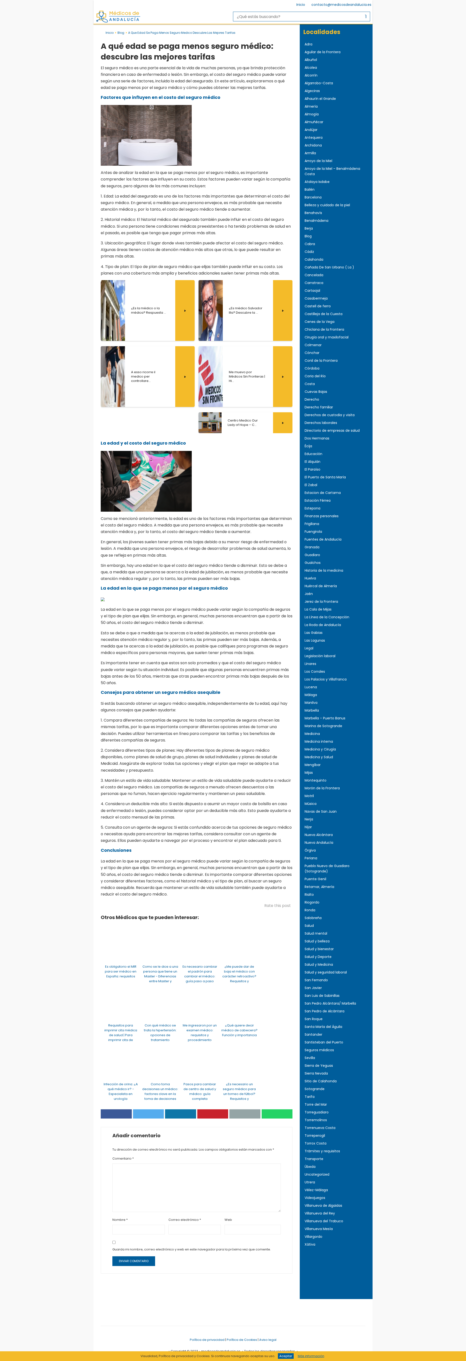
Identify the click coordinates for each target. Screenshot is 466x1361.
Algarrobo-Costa (319, 83)
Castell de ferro (318, 306)
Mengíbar (313, 764)
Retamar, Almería (319, 886)
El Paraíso (312, 469)
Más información (311, 1356)
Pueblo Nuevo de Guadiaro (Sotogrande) (327, 868)
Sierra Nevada (316, 1073)
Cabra (310, 243)
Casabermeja (316, 298)
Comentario (123, 1158)
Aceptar (285, 1356)
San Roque (314, 1018)
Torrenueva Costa (320, 1127)
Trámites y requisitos (322, 1151)
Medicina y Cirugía (320, 749)
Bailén (310, 189)
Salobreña (313, 917)
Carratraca (314, 282)
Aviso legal (267, 1340)
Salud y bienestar (319, 949)
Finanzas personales (322, 516)
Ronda (310, 910)
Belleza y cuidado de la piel (327, 205)
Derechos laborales (321, 422)
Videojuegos (315, 1197)
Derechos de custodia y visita (330, 415)
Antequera (314, 137)
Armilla (310, 153)
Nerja (309, 819)
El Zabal (311, 484)
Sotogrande (315, 1088)
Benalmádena (316, 220)
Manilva (311, 702)
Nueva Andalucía (319, 842)
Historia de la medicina (324, 570)
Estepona (312, 508)
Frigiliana (312, 523)
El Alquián (312, 461)
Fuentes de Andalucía (323, 539)
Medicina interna (319, 741)
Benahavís (313, 212)
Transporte (314, 1158)
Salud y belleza (317, 941)
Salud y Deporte (318, 956)
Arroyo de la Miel (318, 160)
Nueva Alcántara (319, 834)
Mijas (309, 772)
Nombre (120, 1219)
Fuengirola (313, 531)
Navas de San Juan (321, 811)
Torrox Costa (315, 1143)
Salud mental (316, 933)
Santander (313, 1034)
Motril (309, 795)
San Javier (313, 987)
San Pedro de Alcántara (324, 1011)
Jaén (309, 593)
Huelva (310, 578)
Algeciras (312, 90)
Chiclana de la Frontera (324, 329)
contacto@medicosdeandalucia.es (341, 4)
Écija (308, 446)
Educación (313, 453)
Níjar (308, 827)
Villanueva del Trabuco (324, 1221)
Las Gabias (314, 632)
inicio (110, 33)
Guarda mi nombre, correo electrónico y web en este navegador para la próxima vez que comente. (191, 1249)
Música (310, 803)
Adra (308, 44)
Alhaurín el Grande (320, 98)
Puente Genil (315, 879)
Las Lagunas (315, 640)
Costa (310, 383)
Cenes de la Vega (319, 321)
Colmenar (313, 345)
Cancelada (314, 275)
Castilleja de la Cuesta (323, 313)
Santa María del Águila (323, 1026)
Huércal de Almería (321, 586)
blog (120, 33)
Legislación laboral (320, 656)
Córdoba (312, 368)
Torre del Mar (316, 1104)
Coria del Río (315, 376)
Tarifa (310, 1096)
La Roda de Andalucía (323, 624)
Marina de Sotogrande (323, 726)
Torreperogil (315, 1135)
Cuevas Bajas (316, 391)
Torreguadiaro (317, 1112)
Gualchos (313, 562)
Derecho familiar (319, 407)
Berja (309, 228)
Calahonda (314, 259)
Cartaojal (312, 290)
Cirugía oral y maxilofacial (327, 337)
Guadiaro (312, 554)
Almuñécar (314, 122)
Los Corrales (315, 671)
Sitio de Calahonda (321, 1081)
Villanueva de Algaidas (323, 1205)
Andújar (311, 129)
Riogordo (312, 902)
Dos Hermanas (317, 438)
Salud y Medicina (319, 964)
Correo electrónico (184, 1219)
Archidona (313, 145)
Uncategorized (317, 1174)
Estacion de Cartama (323, 492)
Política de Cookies (242, 1340)
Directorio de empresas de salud (332, 430)
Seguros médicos (319, 1050)
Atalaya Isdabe (317, 181)
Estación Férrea (318, 500)
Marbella (312, 710)
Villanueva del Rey (320, 1213)
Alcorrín (311, 75)
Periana (311, 858)
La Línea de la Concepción (327, 617)
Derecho (312, 399)
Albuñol (311, 59)
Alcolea (311, 67)
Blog (308, 236)
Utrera (310, 1182)
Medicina (312, 733)
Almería (311, 106)
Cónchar (312, 352)
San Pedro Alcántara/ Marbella (330, 1003)
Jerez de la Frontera (321, 601)
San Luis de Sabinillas (322, 995)
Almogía (312, 114)
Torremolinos (316, 1120)
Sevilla (310, 1057)
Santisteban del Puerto (324, 1042)
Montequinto (315, 780)
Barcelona (313, 197)
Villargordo (313, 1236)
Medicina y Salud (319, 757)
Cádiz (309, 251)
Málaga (311, 694)
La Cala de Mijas (318, 609)
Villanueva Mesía (319, 1228)
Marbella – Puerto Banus (325, 718)
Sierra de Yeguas (319, 1065)
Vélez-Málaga (316, 1190)
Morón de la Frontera (322, 788)
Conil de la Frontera (321, 360)
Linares (310, 663)
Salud (309, 925)
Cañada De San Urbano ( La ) (329, 267)
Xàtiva (310, 1244)
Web (228, 1219)
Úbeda (310, 1166)
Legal (309, 648)
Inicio (300, 4)
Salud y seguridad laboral (326, 972)
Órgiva (310, 850)
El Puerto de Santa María (325, 477)
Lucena (311, 687)
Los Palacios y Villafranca (326, 679)
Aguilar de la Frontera (323, 52)
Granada (312, 547)
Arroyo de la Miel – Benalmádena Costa (332, 171)
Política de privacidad (207, 1340)
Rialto (309, 894)
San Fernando (316, 980)
